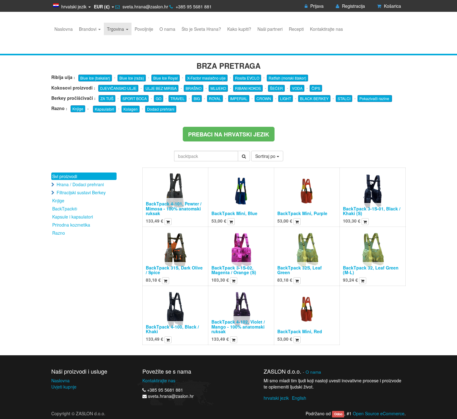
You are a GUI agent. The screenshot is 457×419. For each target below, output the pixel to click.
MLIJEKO (218, 88)
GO (158, 98)
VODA (297, 88)
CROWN (263, 98)
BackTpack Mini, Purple (302, 213)
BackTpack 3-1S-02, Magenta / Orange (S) (233, 270)
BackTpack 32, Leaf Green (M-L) (371, 270)
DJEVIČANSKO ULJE (118, 88)
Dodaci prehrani (160, 109)
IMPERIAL (238, 98)
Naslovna (60, 380)
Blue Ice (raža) (131, 78)
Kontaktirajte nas (158, 380)
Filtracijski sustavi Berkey (81, 192)
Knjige (77, 108)
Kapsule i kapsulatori (72, 217)
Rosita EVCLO (247, 78)
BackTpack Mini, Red (299, 331)
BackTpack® (64, 208)
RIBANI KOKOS (248, 88)
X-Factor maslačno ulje (206, 78)
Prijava (316, 6)
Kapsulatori (104, 109)
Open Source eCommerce (378, 413)
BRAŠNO (193, 88)
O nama (313, 372)
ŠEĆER (276, 88)
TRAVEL (177, 98)
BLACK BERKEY (314, 98)
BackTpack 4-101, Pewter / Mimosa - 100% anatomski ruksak (173, 208)
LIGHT (285, 98)
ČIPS (316, 88)
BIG (197, 98)
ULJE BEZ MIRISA (161, 88)
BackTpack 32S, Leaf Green (299, 270)
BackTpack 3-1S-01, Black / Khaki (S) (371, 210)
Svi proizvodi (64, 176)
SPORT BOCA (134, 98)
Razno (58, 233)
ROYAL (215, 98)
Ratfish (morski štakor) (287, 78)
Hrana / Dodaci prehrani (80, 184)
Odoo (338, 414)
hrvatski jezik (276, 398)
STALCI (344, 98)
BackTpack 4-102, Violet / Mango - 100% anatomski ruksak (238, 326)
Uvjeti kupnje (63, 387)
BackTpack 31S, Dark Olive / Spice (174, 270)
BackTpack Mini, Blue (234, 213)
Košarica (392, 6)
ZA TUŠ (106, 98)
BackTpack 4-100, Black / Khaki (172, 329)
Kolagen (130, 109)
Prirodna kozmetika (71, 225)
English (299, 398)
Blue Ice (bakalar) (95, 78)
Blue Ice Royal (165, 78)
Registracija (353, 6)
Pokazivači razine (374, 98)
